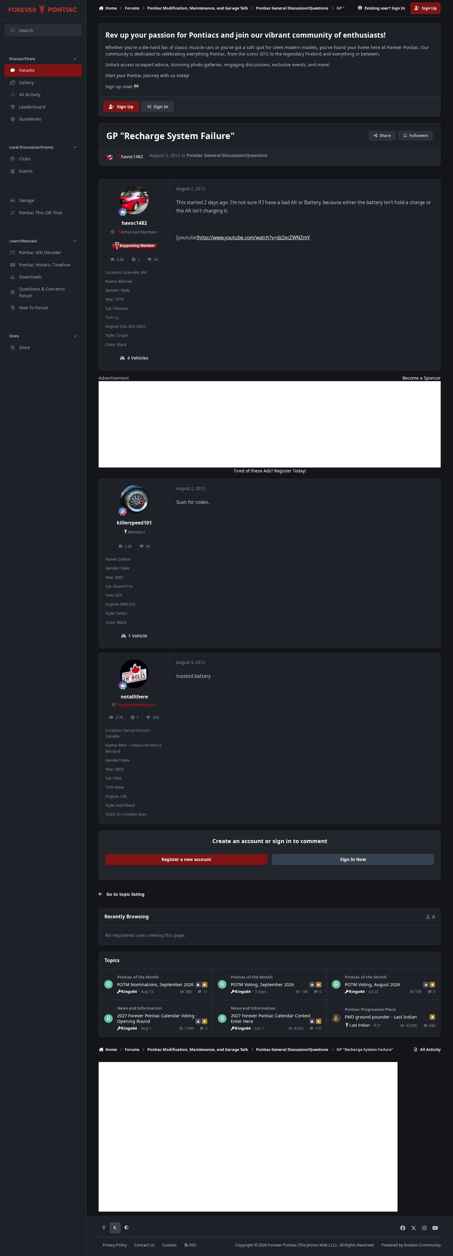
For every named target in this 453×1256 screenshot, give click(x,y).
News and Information (139, 1008)
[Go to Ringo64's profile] (108, 984)
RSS (192, 1245)
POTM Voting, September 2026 (262, 984)
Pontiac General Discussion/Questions (227, 155)
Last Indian (359, 1025)
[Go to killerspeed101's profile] (134, 499)
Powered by (411, 1245)
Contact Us (144, 1245)
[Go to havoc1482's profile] (109, 157)
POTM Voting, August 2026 (372, 984)
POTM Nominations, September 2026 (155, 984)
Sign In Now (353, 859)
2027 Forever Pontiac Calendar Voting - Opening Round (157, 1018)
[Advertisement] (270, 424)
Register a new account (186, 859)
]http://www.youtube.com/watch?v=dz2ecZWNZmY (253, 237)
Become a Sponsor (421, 378)
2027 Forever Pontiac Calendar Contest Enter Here (271, 1018)
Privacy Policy (115, 1245)
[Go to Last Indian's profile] (336, 1018)
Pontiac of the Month (138, 977)
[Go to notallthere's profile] (134, 673)
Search (26, 30)
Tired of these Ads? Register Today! (270, 471)
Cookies (169, 1245)
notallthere (134, 697)
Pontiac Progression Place (370, 1009)
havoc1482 (132, 156)
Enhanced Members (139, 232)
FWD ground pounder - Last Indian (381, 1017)
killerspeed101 (134, 523)
